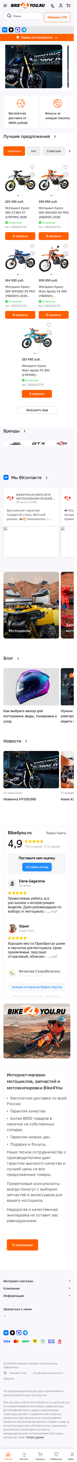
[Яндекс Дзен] (11, 29)
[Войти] (61, 5)
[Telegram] (24, 29)
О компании (22, 1245)
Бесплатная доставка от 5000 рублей (18, 118)
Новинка (14, 151)
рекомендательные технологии (25, 1395)
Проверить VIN (57, 17)
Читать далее (35, 1437)
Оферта (8, 1378)
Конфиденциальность (48, 1373)
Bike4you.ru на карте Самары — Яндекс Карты (37, 996)
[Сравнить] (32, 174)
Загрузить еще (37, 410)
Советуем (54, 151)
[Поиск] (8, 16)
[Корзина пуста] (68, 5)
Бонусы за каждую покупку (57, 115)
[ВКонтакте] (4, 29)
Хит (33, 151)
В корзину (20, 236)
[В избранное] (32, 167)
